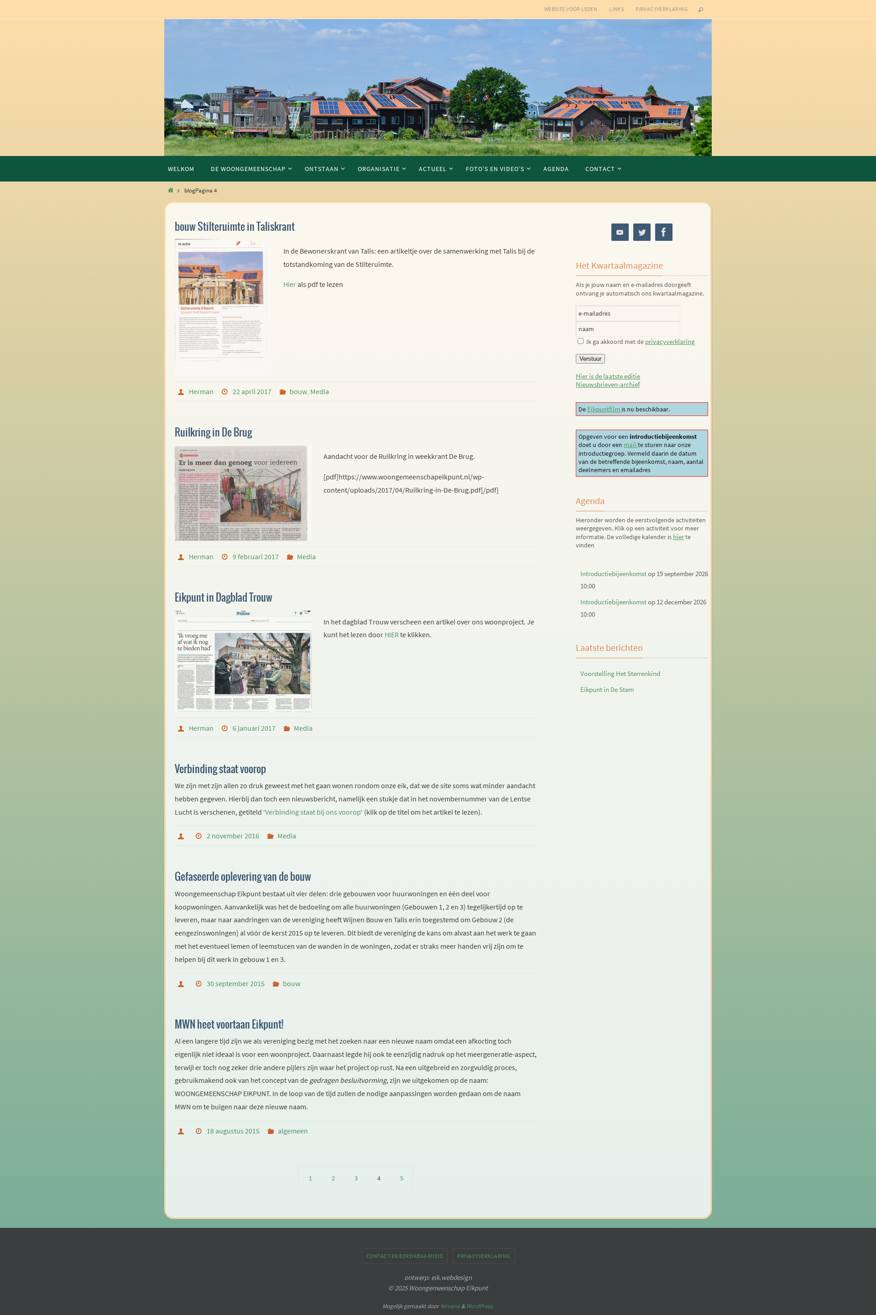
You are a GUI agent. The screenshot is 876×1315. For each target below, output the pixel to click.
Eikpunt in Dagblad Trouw (223, 598)
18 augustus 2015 (233, 1130)
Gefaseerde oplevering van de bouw (243, 877)
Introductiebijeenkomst (613, 573)
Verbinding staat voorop (220, 769)
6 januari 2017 (254, 728)
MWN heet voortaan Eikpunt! (229, 1025)
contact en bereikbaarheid (404, 1256)
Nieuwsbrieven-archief (608, 384)
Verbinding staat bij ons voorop (313, 811)
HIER (392, 634)
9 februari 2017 (256, 556)
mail (631, 444)
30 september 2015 (236, 983)
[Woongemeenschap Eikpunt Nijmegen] (620, 232)
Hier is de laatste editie (608, 376)
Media (319, 391)
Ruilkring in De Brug (213, 433)
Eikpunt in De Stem (607, 689)
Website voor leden (570, 8)
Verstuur (590, 358)
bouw (298, 391)
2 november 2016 (233, 835)
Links (616, 8)
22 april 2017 (252, 391)
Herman (201, 391)
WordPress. (480, 1306)
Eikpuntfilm (604, 409)
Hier (289, 284)
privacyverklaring (670, 341)
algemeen (293, 1130)
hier (678, 536)
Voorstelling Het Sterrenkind (620, 673)
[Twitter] (642, 232)
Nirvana (450, 1306)
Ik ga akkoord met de (640, 342)
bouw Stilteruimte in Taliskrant (235, 227)
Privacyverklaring (662, 8)
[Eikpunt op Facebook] (664, 232)
